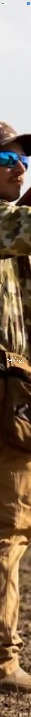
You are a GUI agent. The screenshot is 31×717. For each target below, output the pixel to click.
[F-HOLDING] (7, 3)
